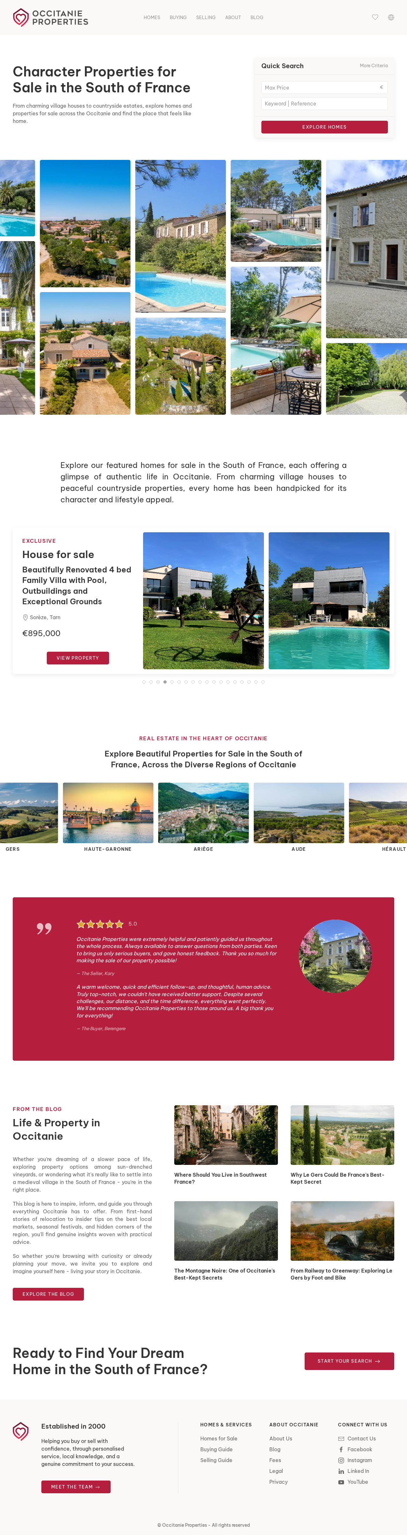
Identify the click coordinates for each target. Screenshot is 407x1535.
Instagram (360, 1460)
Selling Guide (216, 1460)
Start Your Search (346, 1361)
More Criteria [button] (374, 65)
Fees (275, 1460)
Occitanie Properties (184, 1525)
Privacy (278, 1482)
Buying (178, 17)
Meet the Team (72, 1487)
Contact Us (362, 1438)
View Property (78, 647)
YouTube (358, 1482)
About (233, 17)
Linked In (358, 1471)
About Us (280, 1438)
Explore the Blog (48, 1294)
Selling (206, 17)
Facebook (360, 1449)
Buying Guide (216, 1449)
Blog (257, 17)
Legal (276, 1471)
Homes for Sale (219, 1438)
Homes (152, 17)
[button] (375, 17)
